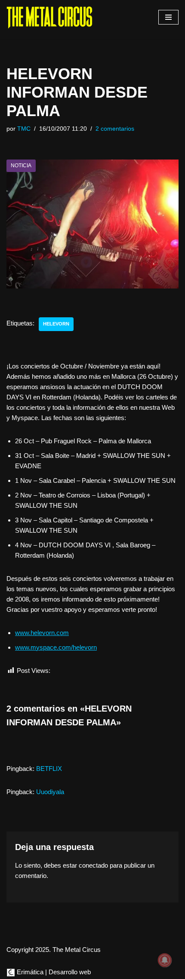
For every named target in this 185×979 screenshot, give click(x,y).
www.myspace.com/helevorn (56, 647)
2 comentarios (115, 129)
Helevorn (56, 323)
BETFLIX (49, 768)
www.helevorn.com (42, 632)
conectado (93, 865)
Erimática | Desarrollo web (53, 972)
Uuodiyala (50, 791)
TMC (24, 129)
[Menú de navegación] (168, 17)
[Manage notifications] (165, 960)
